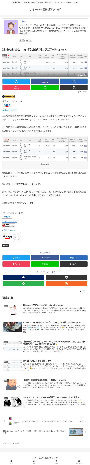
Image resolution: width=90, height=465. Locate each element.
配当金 (6, 245)
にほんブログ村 (9, 110)
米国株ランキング (9, 230)
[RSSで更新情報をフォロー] (30, 40)
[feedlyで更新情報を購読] (27, 40)
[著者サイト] (20, 40)
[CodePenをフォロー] (23, 40)
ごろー (22, 21)
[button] (83, 294)
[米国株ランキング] (8, 226)
